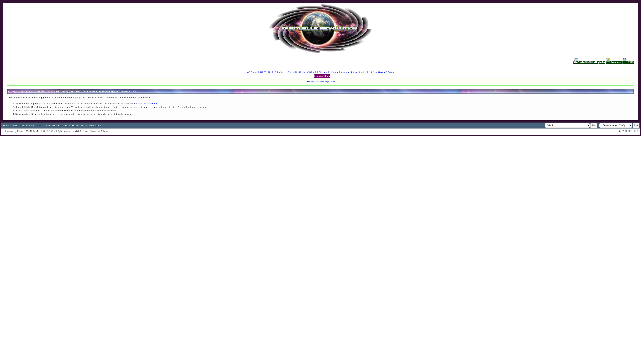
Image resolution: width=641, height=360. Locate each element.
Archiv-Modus (71, 125)
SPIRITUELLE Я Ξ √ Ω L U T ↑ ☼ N (31, 125)
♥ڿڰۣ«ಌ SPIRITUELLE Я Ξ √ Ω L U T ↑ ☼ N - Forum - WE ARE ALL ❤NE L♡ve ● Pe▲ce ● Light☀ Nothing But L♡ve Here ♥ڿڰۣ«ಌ (320, 72)
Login (139, 103)
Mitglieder (599, 62)
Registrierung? (151, 103)
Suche (581, 62)
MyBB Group (81, 131)
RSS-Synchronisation (90, 125)
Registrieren (330, 81)
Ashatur (104, 131)
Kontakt (6, 125)
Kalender (616, 62)
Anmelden (320, 81)
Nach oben (57, 125)
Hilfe (631, 62)
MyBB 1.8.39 (32, 131)
